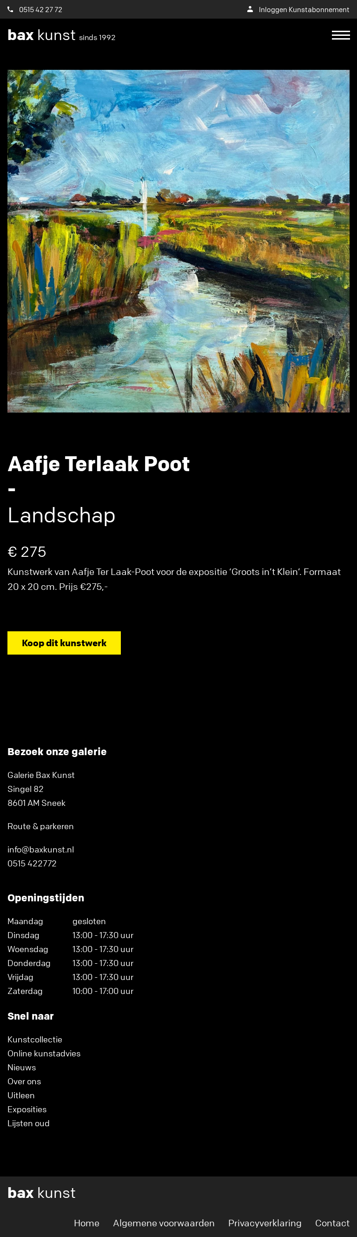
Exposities (26, 1109)
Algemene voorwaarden (164, 1223)
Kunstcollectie (34, 1039)
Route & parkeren (40, 826)
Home (86, 1223)
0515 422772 (32, 863)
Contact (332, 1223)
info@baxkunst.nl (40, 849)
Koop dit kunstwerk (64, 643)
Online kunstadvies (43, 1053)
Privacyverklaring (265, 1223)
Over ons (24, 1081)
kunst (61, 35)
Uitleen (21, 1095)
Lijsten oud (28, 1123)
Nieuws (21, 1067)
